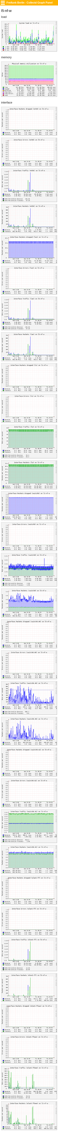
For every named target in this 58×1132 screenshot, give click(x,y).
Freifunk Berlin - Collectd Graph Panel (29, 2)
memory (6, 57)
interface (6, 102)
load (4, 17)
